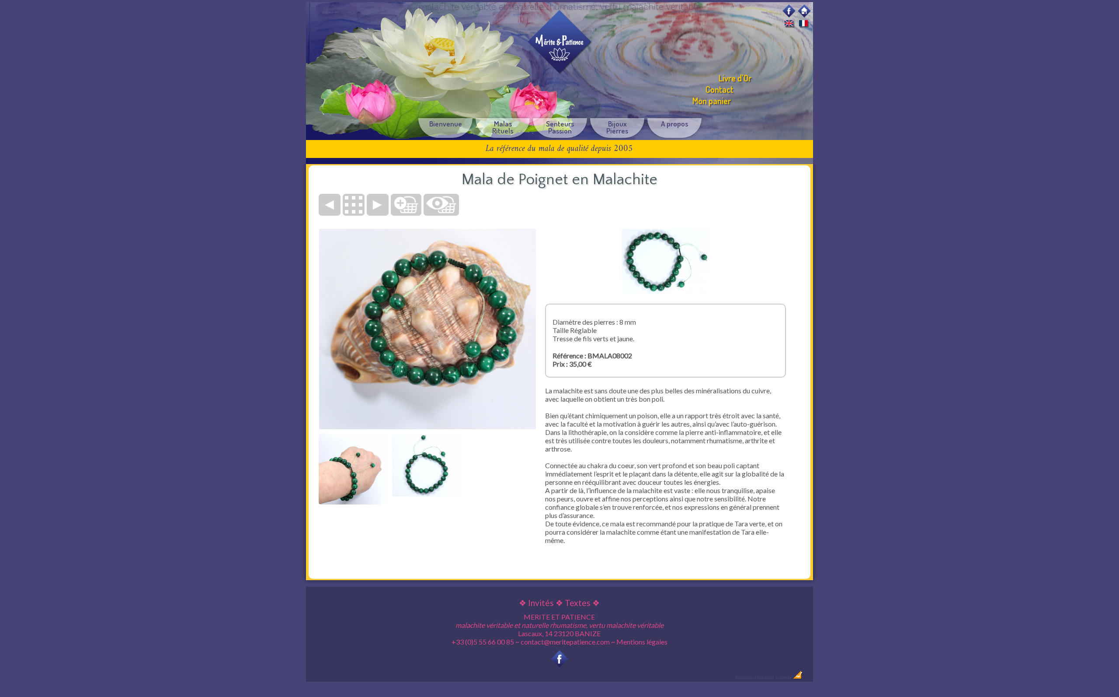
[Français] (803, 24)
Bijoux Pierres (617, 127)
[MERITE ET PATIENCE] (559, 71)
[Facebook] (789, 14)
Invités (541, 603)
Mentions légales (641, 641)
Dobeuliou (746, 677)
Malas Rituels (502, 127)
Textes (578, 603)
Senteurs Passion (560, 127)
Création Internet (774, 677)
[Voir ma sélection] (441, 205)
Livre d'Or (735, 78)
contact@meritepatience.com (565, 641)
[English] (789, 24)
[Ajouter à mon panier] (406, 205)
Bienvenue (445, 123)
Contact (719, 89)
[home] (804, 14)
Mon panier (711, 100)
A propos (674, 123)
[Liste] (354, 205)
